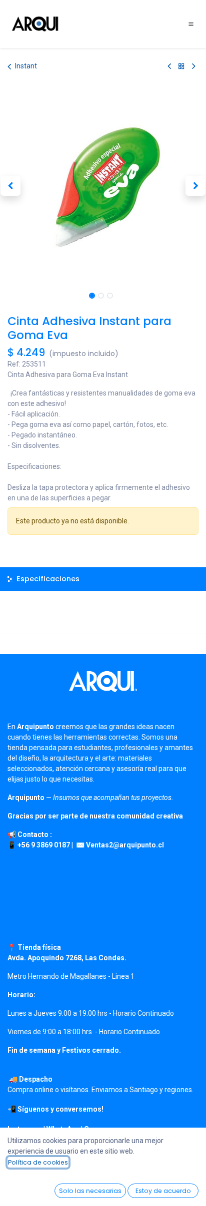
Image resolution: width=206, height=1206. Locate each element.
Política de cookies (38, 1162)
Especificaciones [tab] (47, 579)
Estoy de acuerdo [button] (163, 1191)
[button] (10, 186)
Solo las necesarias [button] (90, 1191)
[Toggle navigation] (191, 24)
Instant (26, 66)
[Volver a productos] (182, 66)
